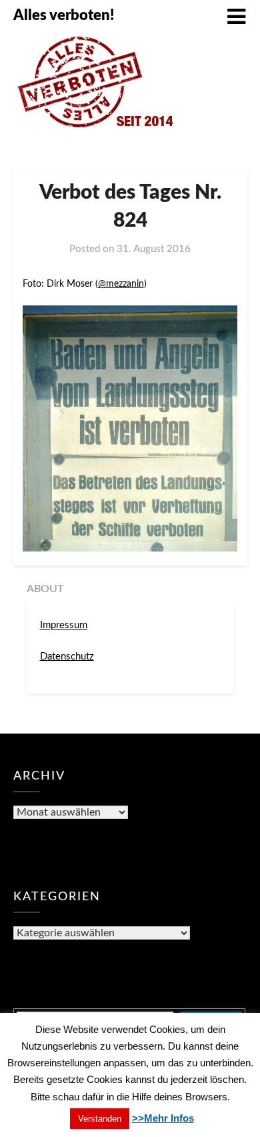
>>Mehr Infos (163, 1118)
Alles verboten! (63, 15)
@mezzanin (121, 284)
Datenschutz (67, 657)
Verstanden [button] (99, 1119)
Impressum (63, 625)
